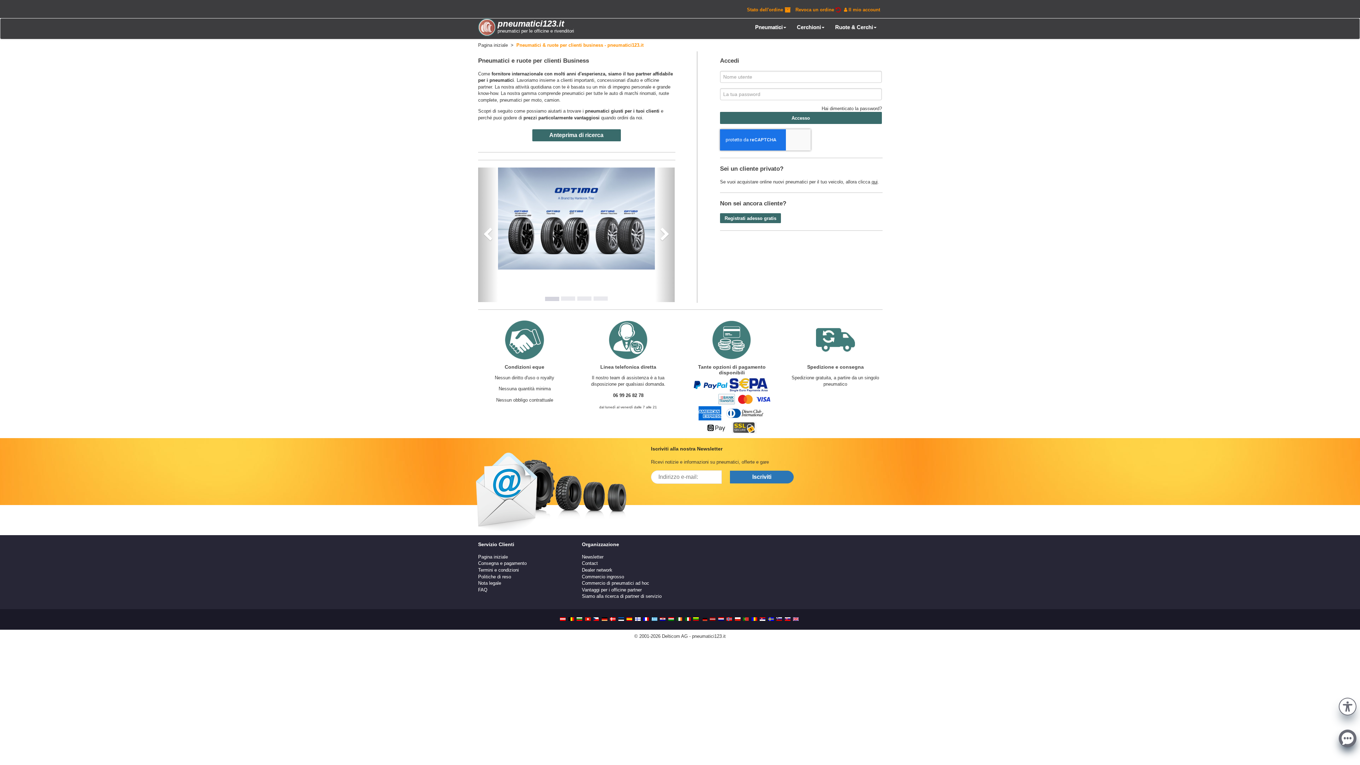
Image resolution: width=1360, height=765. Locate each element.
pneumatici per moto (521, 100)
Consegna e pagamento (502, 563)
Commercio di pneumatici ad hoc (615, 583)
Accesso (801, 118)
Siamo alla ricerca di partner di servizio (622, 596)
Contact (590, 563)
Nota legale (489, 583)
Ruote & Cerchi (854, 27)
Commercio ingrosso (603, 576)
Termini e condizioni (498, 570)
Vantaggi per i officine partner (612, 590)
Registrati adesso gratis (750, 218)
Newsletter (593, 557)
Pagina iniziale (493, 557)
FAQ (482, 590)
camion (551, 100)
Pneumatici (769, 27)
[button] (1347, 706)
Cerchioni (809, 27)
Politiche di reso (494, 576)
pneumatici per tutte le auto (590, 93)
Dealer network (597, 570)
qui (875, 182)
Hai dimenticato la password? (852, 108)
